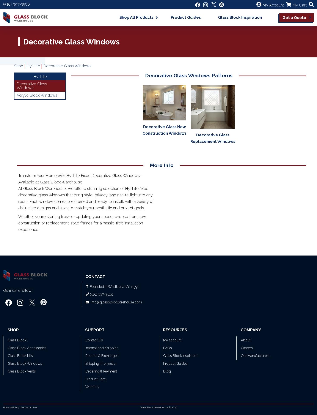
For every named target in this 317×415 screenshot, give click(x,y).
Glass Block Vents (22, 371)
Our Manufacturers (255, 356)
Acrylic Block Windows (37, 95)
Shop (18, 66)
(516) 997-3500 (16, 4)
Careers (247, 348)
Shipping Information (101, 363)
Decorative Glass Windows (32, 86)
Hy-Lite (33, 66)
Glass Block (17, 340)
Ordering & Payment (101, 371)
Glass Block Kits (20, 356)
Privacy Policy (11, 407)
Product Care (95, 379)
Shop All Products (136, 17)
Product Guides (186, 17)
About (246, 340)
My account (172, 340)
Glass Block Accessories (27, 348)
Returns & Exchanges (101, 356)
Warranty (92, 387)
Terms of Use (29, 407)
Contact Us (94, 340)
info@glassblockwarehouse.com (116, 302)
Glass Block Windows (25, 363)
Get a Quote (294, 17)
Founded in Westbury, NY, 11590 (115, 287)
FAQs (167, 348)
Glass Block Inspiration (240, 17)
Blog (167, 371)
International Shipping (102, 348)
